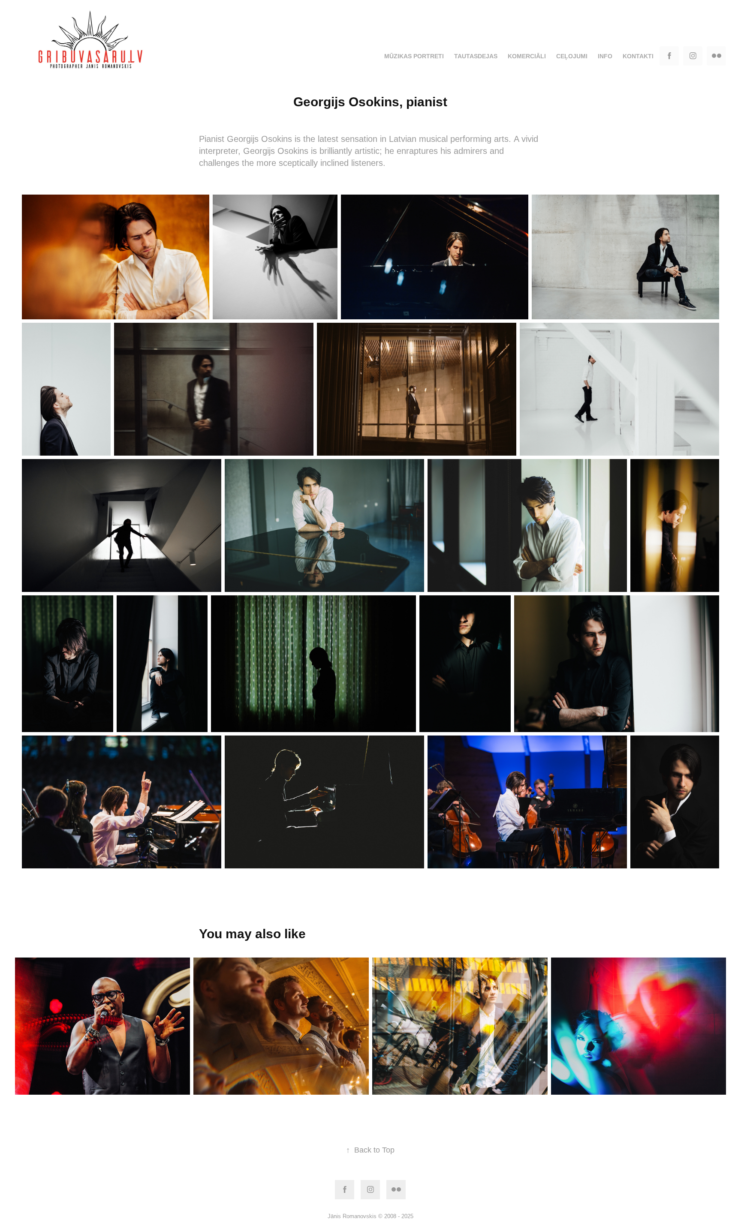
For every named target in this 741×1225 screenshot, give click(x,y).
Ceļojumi (571, 56)
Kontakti (638, 56)
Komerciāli (527, 56)
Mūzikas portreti (414, 56)
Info (605, 56)
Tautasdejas (475, 56)
